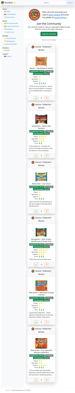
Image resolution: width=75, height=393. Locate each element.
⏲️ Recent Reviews (10, 44)
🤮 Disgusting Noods (11, 26)
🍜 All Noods (8, 29)
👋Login (7, 50)
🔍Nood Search (9, 17)
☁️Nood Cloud (9, 32)
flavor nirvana (54, 15)
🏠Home (7, 11)
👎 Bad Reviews (9, 41)
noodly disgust (60, 17)
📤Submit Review (10, 14)
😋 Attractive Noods (11, 23)
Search (70, 3)
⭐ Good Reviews (10, 38)
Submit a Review (49, 34)
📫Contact (7, 56)
